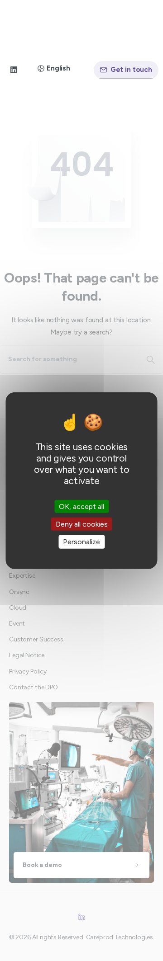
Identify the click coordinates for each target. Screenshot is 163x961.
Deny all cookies (82, 524)
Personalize (81, 541)
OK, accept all (81, 506)
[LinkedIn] (13, 70)
